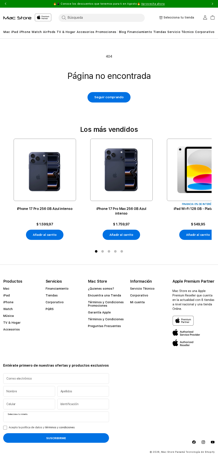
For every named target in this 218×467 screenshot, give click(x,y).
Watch (8, 309)
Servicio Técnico (142, 288)
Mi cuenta (137, 302)
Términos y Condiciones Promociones (106, 303)
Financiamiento (57, 288)
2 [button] (102, 251)
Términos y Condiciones (106, 319)
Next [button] (212, 4)
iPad (6, 295)
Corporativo (55, 302)
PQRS (50, 309)
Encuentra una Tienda (104, 295)
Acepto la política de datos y (42, 427)
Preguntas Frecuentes (104, 326)
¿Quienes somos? (101, 288)
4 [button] (115, 251)
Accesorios (11, 329)
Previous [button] (5, 4)
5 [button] (122, 251)
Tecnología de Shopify (200, 452)
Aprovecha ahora (153, 3)
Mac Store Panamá (173, 452)
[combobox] (105, 17)
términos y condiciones (60, 427)
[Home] (17, 18)
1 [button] (96, 251)
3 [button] (109, 251)
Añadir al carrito (44, 234)
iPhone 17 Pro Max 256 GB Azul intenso (121, 211)
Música (8, 316)
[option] (44, 189)
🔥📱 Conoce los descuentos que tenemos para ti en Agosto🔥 (109, 3)
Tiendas (52, 295)
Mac (6, 288)
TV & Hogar (12, 322)
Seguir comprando (108, 97)
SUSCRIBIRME (56, 438)
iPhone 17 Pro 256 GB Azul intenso (44, 209)
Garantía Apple (99, 312)
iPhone (8, 302)
